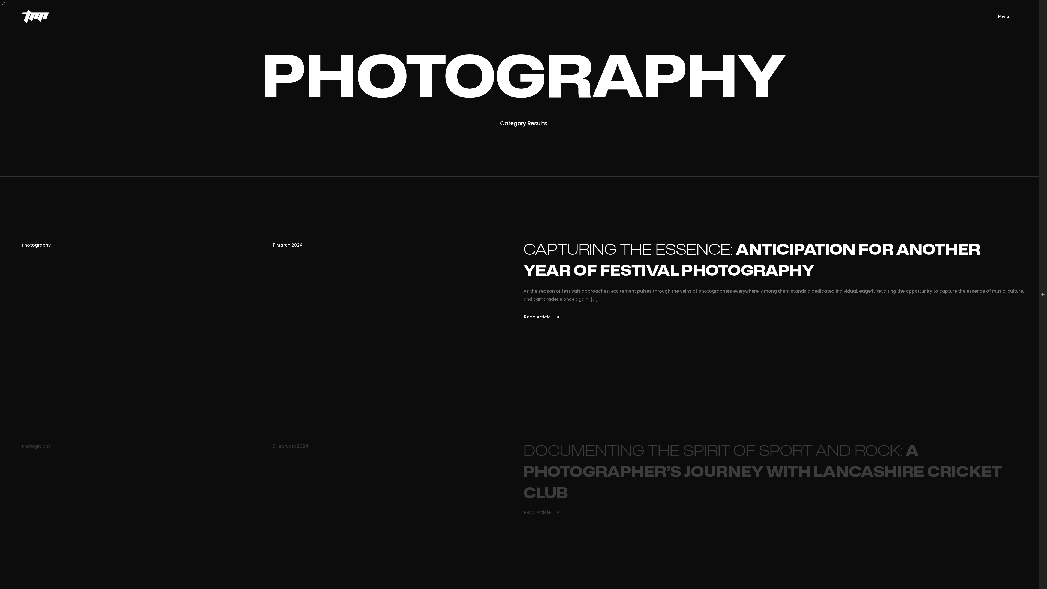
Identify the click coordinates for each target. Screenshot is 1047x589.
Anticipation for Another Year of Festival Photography (752, 261)
